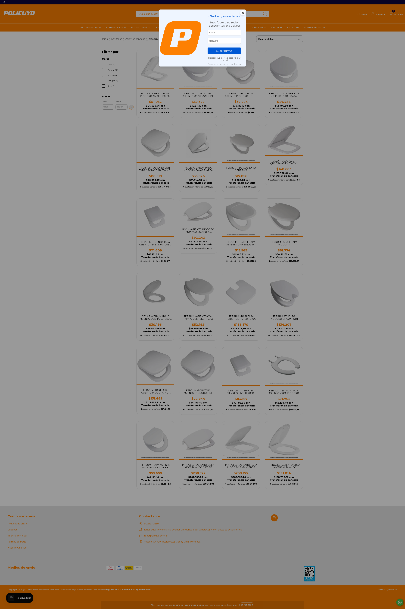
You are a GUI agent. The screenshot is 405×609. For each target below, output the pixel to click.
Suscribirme (224, 50)
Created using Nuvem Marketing (224, 64)
